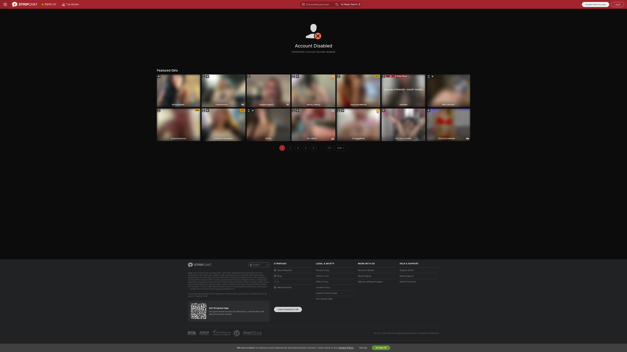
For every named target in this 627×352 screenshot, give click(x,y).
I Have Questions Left (287, 309)
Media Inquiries (284, 287)
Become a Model (366, 270)
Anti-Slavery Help (324, 299)
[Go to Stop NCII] (252, 333)
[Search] (337, 4)
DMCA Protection (408, 282)
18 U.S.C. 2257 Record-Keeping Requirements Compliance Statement (406, 333)
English (256, 265)
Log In (618, 4)
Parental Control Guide (326, 293)
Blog (279, 276)
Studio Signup (364, 276)
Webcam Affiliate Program (370, 282)
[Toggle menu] (5, 4)
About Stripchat (284, 270)
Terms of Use (322, 276)
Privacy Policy (322, 270)
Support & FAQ (407, 270)
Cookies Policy (323, 287)
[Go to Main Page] (24, 4)
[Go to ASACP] (204, 333)
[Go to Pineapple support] (237, 333)
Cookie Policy (346, 347)
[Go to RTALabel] (192, 333)
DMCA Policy (322, 282)
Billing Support (407, 276)
